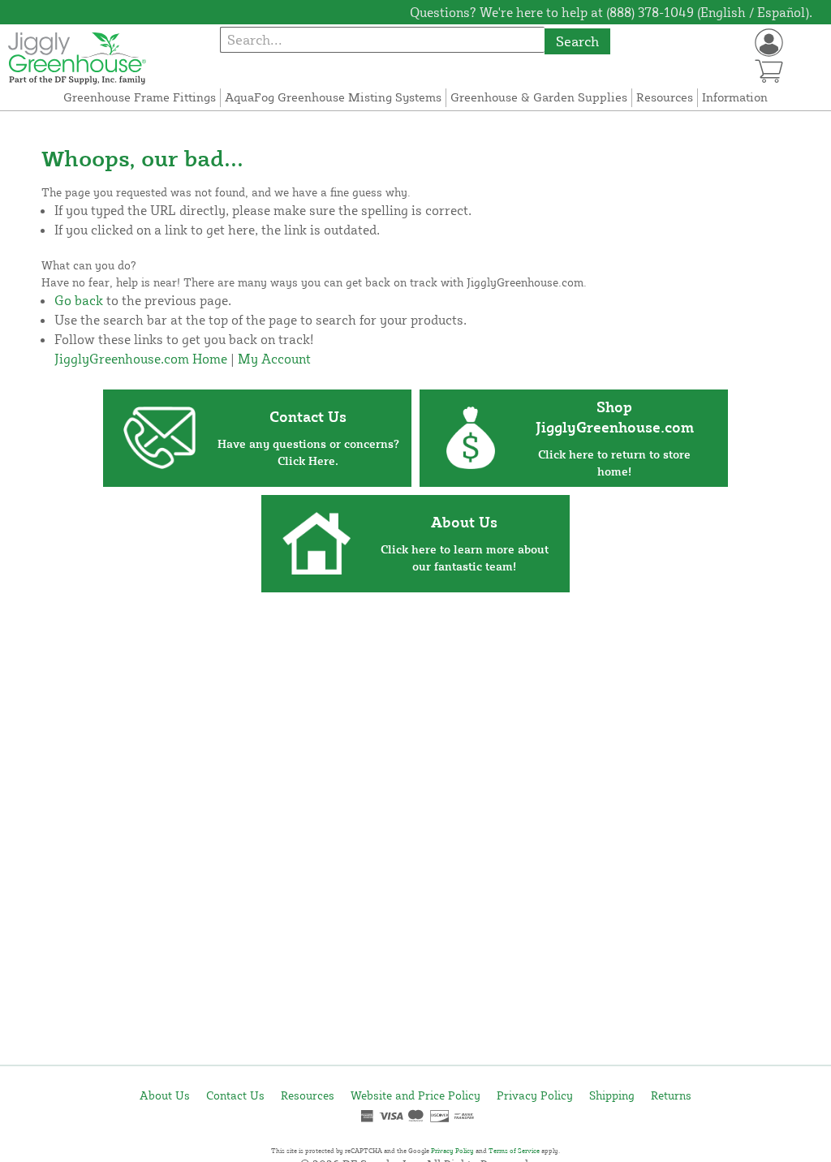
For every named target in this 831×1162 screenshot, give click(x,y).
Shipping (612, 1095)
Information (735, 97)
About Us (165, 1095)
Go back (78, 300)
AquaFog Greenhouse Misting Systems (333, 97)
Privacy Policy (535, 1095)
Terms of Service (514, 1151)
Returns (671, 1095)
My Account (274, 359)
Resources (664, 97)
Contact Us (235, 1095)
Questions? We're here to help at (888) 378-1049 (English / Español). (611, 12)
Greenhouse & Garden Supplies (538, 97)
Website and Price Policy (415, 1095)
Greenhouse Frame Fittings (139, 97)
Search (577, 40)
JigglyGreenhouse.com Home (140, 359)
